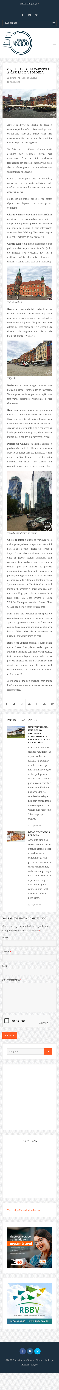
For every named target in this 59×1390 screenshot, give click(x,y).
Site (4, 966)
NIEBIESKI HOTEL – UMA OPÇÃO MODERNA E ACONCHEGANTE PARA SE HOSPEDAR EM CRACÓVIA (39, 735)
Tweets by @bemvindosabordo (23, 1210)
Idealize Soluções (29, 1364)
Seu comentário (11, 980)
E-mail (6, 951)
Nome (5, 937)
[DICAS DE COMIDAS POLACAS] (16, 835)
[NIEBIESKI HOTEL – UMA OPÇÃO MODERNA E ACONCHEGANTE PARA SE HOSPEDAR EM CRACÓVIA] (16, 731)
